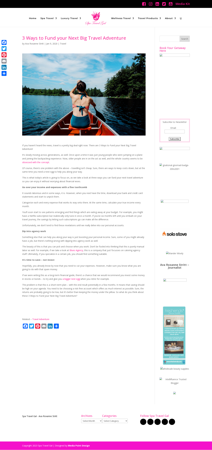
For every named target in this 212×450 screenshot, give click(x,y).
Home (32, 18)
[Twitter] (4, 49)
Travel (63, 43)
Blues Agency (76, 250)
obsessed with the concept (35, 162)
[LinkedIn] (4, 67)
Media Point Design (79, 445)
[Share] (4, 73)
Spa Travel (47, 18)
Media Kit (183, 4)
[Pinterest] (4, 55)
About (169, 18)
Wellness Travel (121, 18)
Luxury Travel (69, 18)
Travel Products (148, 18)
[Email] (4, 61)
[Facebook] (4, 42)
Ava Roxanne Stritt (34, 43)
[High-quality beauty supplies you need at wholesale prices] (174, 368)
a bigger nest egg (71, 278)
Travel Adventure (40, 319)
